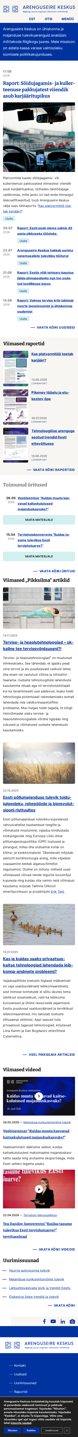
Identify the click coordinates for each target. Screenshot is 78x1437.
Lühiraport (39, 383)
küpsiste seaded (21, 1423)
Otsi (48, 19)
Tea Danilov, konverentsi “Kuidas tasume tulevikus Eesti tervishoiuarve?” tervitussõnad (37, 1230)
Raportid (20, 1392)
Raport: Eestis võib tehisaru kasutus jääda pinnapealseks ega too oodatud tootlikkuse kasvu (45, 278)
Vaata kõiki (64, 1305)
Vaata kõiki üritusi (57, 571)
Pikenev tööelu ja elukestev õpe (50, 395)
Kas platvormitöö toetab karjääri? (52, 357)
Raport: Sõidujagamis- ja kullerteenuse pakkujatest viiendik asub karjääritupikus (39, 90)
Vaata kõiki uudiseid (56, 327)
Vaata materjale (39, 519)
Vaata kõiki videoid (57, 1249)
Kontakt (20, 1365)
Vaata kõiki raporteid (54, 470)
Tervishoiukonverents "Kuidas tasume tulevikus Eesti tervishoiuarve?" (44, 540)
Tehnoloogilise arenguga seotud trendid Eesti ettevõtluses (52, 437)
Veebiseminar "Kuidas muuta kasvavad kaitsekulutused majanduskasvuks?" (44, 503)
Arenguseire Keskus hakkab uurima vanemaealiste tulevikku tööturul (45, 253)
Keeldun (31, 1430)
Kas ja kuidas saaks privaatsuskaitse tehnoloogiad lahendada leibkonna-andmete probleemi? (38, 965)
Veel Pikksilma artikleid (52, 1055)
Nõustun (12, 1430)
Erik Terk (57, 892)
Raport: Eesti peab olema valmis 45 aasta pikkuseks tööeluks (44, 231)
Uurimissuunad (25, 1383)
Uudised (20, 1374)
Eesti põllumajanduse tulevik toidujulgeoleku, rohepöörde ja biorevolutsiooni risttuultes (38, 803)
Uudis (9, 218)
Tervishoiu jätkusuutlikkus (40, 1215)
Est (32, 19)
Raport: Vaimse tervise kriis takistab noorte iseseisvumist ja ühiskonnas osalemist (45, 305)
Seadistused (51, 1430)
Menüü (68, 19)
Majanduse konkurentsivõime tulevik (47, 1122)
